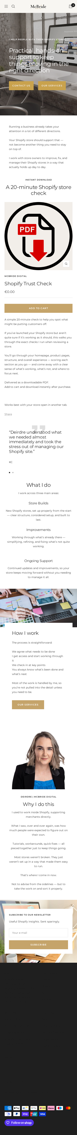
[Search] (13, 6)
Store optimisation (16, 1025)
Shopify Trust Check (28, 284)
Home (46, 979)
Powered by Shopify (38, 1092)
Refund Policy (51, 1046)
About (46, 986)
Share (8, 414)
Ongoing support (15, 1032)
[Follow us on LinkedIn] (8, 1067)
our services (28, 704)
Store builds (12, 1019)
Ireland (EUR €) (15, 1081)
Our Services (51, 85)
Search (46, 1019)
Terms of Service (53, 1032)
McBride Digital (15, 276)
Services (47, 993)
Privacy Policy (51, 1025)
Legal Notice (50, 1039)
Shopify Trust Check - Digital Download (18, 1041)
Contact (47, 999)
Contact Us (21, 85)
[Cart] (71, 6)
